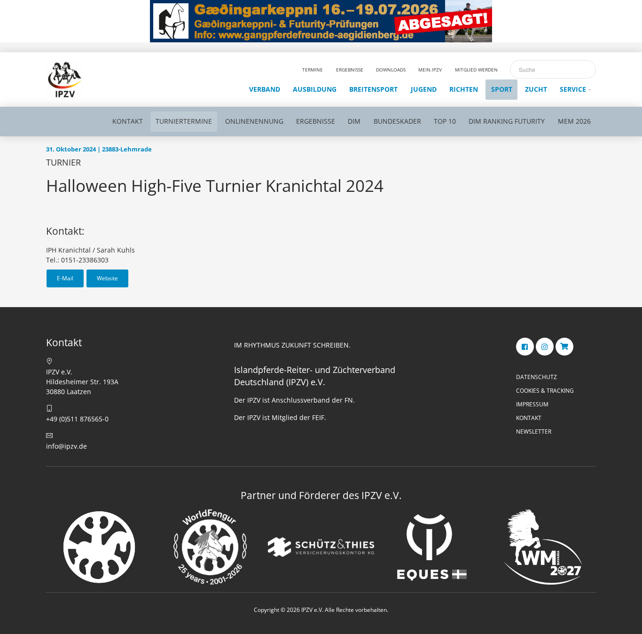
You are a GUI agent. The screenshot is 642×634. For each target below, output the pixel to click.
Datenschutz (536, 377)
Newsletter (533, 432)
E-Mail (65, 278)
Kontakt (528, 418)
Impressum (532, 404)
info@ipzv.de (66, 446)
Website (107, 278)
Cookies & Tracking (545, 391)
